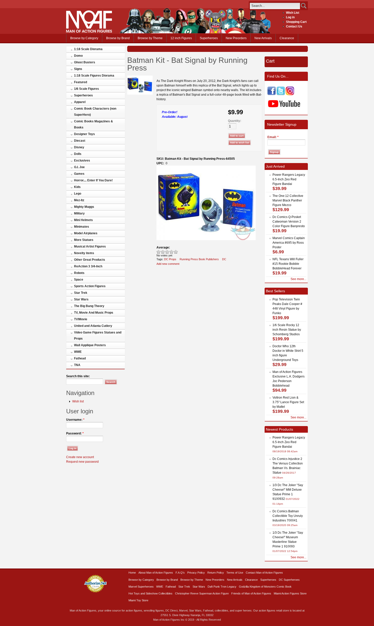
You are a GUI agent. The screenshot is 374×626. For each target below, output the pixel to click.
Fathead (80, 358)
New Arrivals (263, 38)
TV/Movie (80, 319)
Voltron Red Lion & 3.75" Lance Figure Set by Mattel (288, 402)
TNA (77, 365)
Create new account (80, 457)
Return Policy (215, 572)
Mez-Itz (79, 200)
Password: (75, 433)
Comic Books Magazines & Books (93, 124)
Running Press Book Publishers (199, 259)
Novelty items (84, 253)
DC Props (170, 259)
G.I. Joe (79, 167)
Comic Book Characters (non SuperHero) (95, 112)
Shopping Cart (296, 22)
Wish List (292, 12)
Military (79, 213)
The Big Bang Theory (89, 306)
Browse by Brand (118, 38)
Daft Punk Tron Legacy (222, 586)
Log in (290, 17)
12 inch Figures (181, 38)
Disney (79, 147)
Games (79, 174)
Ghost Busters (84, 62)
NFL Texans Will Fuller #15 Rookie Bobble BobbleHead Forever (288, 263)
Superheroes (209, 38)
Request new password (82, 461)
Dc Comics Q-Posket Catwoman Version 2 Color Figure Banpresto (288, 221)
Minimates (81, 226)
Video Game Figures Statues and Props (97, 335)
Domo (78, 55)
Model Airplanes (85, 233)
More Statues (83, 240)
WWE (78, 352)
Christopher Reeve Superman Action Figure (202, 593)
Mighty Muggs (84, 207)
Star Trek (80, 293)
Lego (77, 193)
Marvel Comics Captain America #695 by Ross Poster (288, 242)
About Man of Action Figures (155, 572)
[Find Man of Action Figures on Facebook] (271, 94)
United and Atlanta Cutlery (93, 326)
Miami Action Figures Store (290, 593)
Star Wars (81, 299)
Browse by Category (84, 38)
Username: (75, 419)
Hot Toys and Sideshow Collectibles (150, 593)
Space (78, 279)
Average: (163, 247)
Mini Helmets (83, 220)
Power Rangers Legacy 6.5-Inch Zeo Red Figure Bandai (288, 179)
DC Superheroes (289, 579)
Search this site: (78, 376)
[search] (274, 6)
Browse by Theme (150, 38)
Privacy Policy (196, 572)
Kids (77, 187)
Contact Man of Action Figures (264, 572)
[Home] (89, 31)
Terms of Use (234, 572)
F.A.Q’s (180, 572)
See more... (298, 279)
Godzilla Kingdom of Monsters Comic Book (265, 586)
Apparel (79, 102)
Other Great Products (89, 259)
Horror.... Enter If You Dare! (93, 180)
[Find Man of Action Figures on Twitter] (281, 94)
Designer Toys (84, 134)
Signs (78, 69)
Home (132, 572)
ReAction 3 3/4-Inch (88, 266)
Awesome (176, 252)
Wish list (78, 401)
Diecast (79, 140)
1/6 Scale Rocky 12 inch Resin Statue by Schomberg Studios (286, 329)
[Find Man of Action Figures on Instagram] (290, 94)
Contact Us (294, 26)
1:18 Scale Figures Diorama (94, 75)
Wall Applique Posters (90, 345)
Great (171, 252)
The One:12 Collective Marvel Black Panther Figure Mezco (287, 200)
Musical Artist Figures (90, 246)
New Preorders (236, 38)
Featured (80, 82)
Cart (270, 61)
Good (167, 252)
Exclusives (82, 160)
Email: (273, 137)
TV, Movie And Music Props (93, 312)
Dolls (77, 154)
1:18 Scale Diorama (88, 49)
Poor (158, 252)
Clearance (287, 38)
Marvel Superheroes (141, 586)
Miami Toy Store (138, 600)
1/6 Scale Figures (86, 89)
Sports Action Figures (90, 286)
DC (224, 259)
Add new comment (167, 263)
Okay (163, 252)
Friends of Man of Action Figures (251, 593)
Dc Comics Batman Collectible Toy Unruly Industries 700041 (287, 515)
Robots (79, 273)
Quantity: (234, 121)
